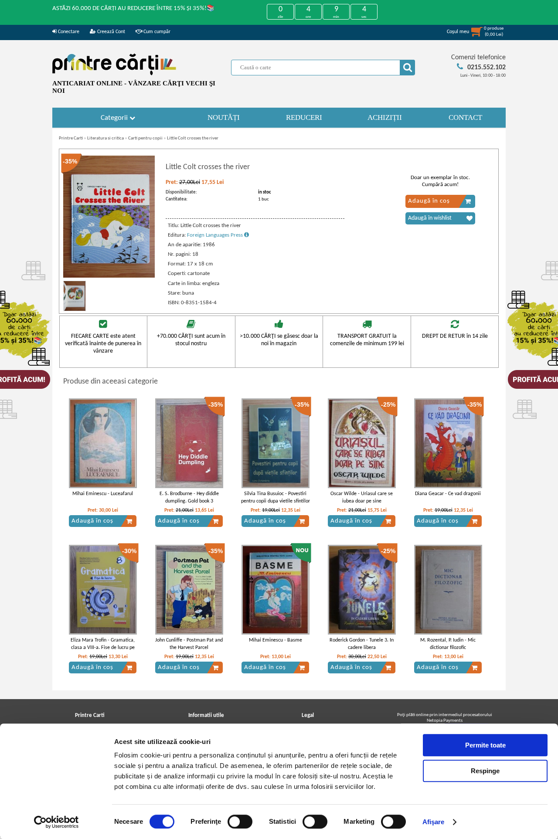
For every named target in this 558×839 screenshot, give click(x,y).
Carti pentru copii (145, 138)
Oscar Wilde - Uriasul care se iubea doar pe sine (361, 497)
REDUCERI (304, 117)
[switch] (240, 822)
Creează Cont (110, 31)
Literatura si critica (105, 138)
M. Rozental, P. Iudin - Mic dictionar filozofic (448, 644)
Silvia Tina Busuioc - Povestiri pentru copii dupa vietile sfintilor (275, 497)
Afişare (433, 821)
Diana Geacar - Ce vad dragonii (448, 493)
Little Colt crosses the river (192, 138)
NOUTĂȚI (224, 117)
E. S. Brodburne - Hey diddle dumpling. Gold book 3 (189, 497)
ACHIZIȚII (384, 117)
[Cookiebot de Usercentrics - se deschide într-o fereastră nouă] (56, 822)
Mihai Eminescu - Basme (275, 640)
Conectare (68, 31)
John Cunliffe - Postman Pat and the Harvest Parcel (189, 644)
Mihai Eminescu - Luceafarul (102, 493)
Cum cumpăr (156, 31)
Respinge (485, 770)
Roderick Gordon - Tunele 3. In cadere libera (362, 644)
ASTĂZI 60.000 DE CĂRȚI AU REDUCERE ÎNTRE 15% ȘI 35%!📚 (133, 8)
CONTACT (465, 117)
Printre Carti (71, 138)
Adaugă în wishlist (430, 218)
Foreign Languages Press (215, 235)
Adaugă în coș (429, 201)
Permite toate (485, 745)
